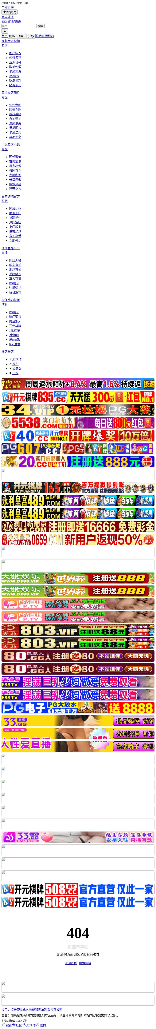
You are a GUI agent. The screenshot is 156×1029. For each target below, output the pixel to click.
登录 (5, 17)
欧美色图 (15, 109)
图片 (21, 36)
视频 (12, 36)
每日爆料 (15, 292)
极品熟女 (15, 137)
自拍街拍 (15, 118)
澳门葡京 (15, 316)
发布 (15, 364)
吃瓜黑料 (15, 80)
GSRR (19, 1020)
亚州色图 (15, 105)
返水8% (14, 335)
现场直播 (15, 269)
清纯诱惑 (15, 123)
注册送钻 (15, 287)
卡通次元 (15, 132)
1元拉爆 (14, 330)
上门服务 (15, 227)
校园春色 (15, 170)
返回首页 (71, 963)
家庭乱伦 (15, 175)
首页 (5, 36)
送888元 (14, 339)
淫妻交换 (15, 188)
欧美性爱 (15, 67)
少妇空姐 (15, 222)
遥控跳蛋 (15, 274)
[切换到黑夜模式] (5, 31)
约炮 (39, 36)
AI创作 (16, 359)
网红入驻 (15, 260)
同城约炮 (15, 208)
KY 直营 (14, 344)
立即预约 (15, 240)
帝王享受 (15, 236)
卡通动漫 (15, 71)
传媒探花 (15, 57)
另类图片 (15, 128)
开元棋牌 (15, 326)
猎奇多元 (15, 85)
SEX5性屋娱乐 (11, 21)
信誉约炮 (15, 231)
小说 (31, 36)
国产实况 (15, 53)
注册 (11, 17)
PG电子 (14, 283)
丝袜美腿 (15, 114)
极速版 (16, 368)
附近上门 (15, 213)
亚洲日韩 (15, 62)
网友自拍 (15, 265)
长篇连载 (15, 179)
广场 (15, 373)
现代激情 (15, 156)
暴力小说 (15, 166)
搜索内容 (85, 963)
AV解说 (14, 76)
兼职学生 (15, 217)
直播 (45, 36)
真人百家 (15, 278)
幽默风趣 (15, 184)
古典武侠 (15, 161)
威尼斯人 (15, 321)
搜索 (40, 26)
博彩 (51, 36)
